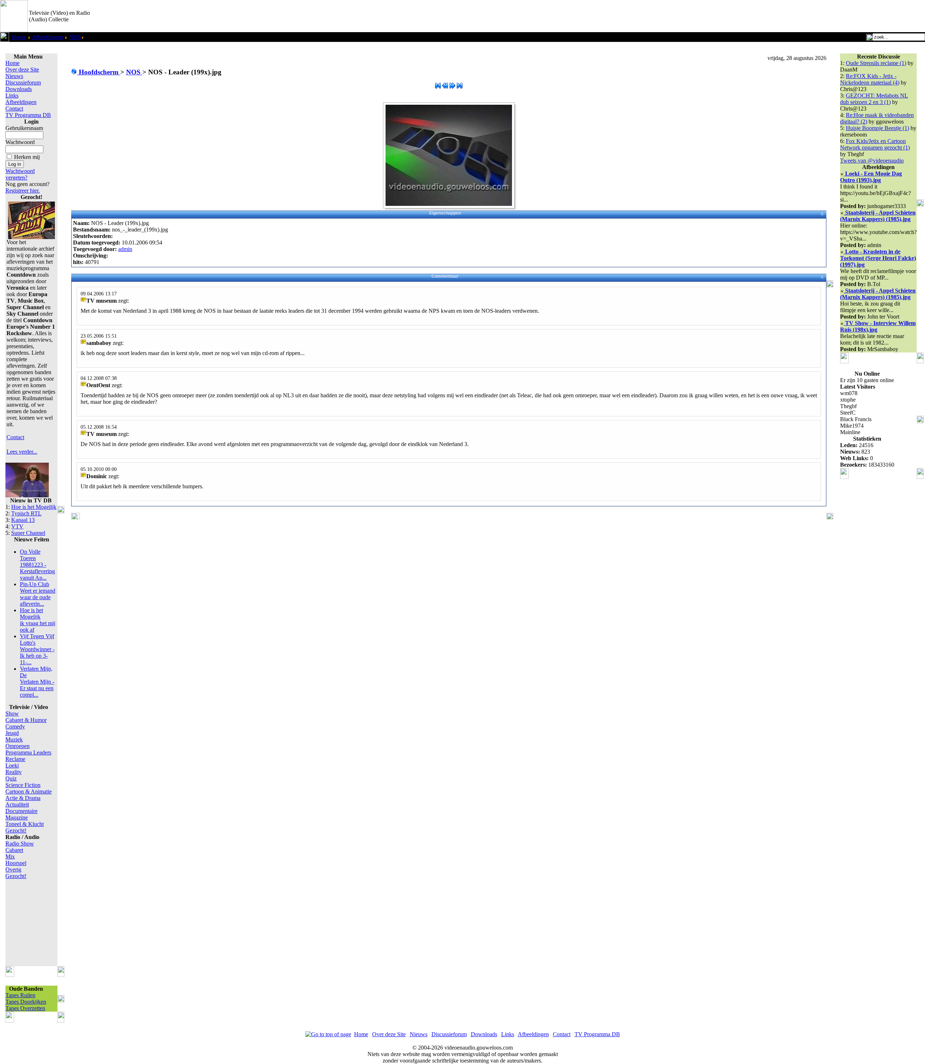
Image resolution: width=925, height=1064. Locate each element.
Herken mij (27, 157)
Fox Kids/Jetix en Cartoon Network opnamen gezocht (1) (875, 144)
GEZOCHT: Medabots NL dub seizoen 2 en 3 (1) (874, 98)
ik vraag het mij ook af (37, 620)
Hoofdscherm (98, 72)
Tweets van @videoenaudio (872, 160)
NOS (75, 37)
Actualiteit (17, 804)
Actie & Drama (22, 798)
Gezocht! (15, 830)
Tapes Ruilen (20, 995)
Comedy (15, 726)
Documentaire (21, 811)
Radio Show (19, 843)
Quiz (11, 778)
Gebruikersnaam (24, 128)
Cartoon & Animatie (28, 791)
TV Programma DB (28, 115)
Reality (13, 772)
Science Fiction (22, 785)
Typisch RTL (26, 513)
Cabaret (14, 850)
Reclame (15, 759)
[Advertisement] (840, 16)
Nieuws (14, 76)
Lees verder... (22, 452)
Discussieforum (23, 82)
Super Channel (28, 533)
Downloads (18, 89)
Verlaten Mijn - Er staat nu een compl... (37, 682)
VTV (17, 526)
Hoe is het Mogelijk (33, 507)
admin (125, 249)
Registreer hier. (22, 190)
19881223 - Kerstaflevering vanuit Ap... (37, 565)
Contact (14, 108)
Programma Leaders (28, 752)
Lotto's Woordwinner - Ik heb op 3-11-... (37, 649)
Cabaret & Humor (26, 720)
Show (12, 713)
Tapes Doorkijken (25, 1002)
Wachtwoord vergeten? (20, 174)
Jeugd (12, 733)
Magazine (16, 817)
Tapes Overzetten (25, 1008)
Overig (13, 869)
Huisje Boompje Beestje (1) (877, 128)
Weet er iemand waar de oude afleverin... (37, 594)
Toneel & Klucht (24, 824)
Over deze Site (22, 69)
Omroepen (17, 746)
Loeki (12, 765)
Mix (10, 856)
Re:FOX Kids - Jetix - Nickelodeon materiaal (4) (869, 79)
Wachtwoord (20, 142)
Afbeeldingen (47, 37)
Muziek (14, 739)
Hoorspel (15, 863)
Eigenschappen (445, 213)
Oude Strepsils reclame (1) (876, 63)
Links (11, 95)
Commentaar (445, 276)
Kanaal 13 (23, 520)
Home (19, 37)
